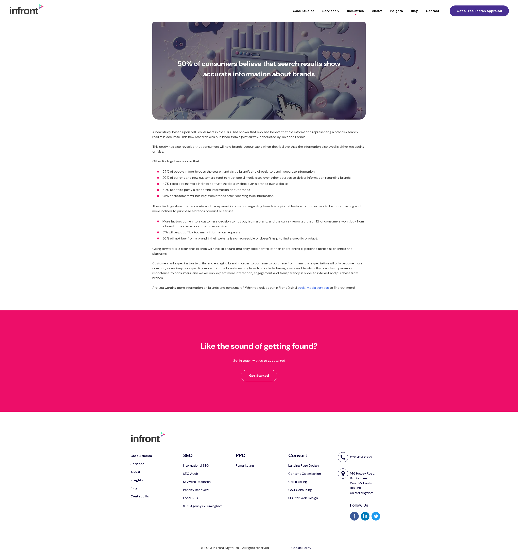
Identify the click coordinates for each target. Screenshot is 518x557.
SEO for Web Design (303, 498)
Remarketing (245, 465)
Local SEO (190, 498)
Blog (414, 11)
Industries (355, 11)
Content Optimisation (304, 473)
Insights (396, 11)
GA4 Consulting (300, 490)
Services (329, 11)
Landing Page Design (303, 465)
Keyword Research (197, 482)
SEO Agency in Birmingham (202, 506)
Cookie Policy (301, 548)
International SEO (196, 465)
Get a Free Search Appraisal (479, 11)
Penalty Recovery (196, 490)
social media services (313, 287)
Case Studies (303, 11)
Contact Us (140, 496)
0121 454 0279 (361, 457)
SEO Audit (190, 473)
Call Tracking (297, 482)
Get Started (259, 375)
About (377, 11)
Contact (432, 11)
